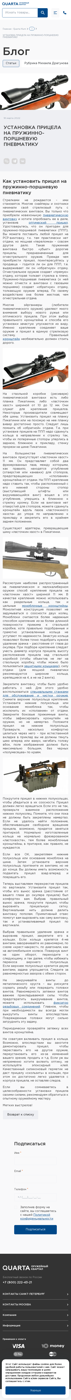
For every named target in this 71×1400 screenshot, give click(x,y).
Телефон (20, 1189)
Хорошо (35, 1390)
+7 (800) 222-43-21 (17, 1282)
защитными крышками (41, 666)
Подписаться (35, 1229)
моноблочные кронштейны (45, 606)
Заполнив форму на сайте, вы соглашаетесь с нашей (38, 1213)
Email (18, 1171)
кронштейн (11, 339)
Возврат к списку (20, 1114)
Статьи (11, 63)
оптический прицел (48, 222)
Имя (17, 1153)
